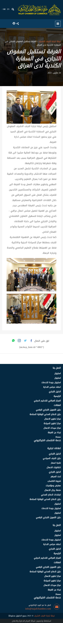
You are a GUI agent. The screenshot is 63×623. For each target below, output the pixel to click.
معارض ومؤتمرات (53, 486)
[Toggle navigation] (58, 23)
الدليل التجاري (55, 392)
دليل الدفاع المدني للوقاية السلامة (45, 414)
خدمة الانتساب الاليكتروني (47, 440)
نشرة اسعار (56, 463)
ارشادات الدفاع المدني (51, 495)
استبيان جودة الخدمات (51, 382)
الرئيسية (57, 396)
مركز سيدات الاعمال (52, 428)
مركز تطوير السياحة (52, 423)
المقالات (57, 405)
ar (4, 9)
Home (58, 437)
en (8, 9)
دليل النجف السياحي (52, 458)
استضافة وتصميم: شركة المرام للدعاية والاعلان (31, 621)
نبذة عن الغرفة (54, 433)
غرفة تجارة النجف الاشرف (49, 41)
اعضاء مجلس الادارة (52, 387)
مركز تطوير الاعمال (52, 419)
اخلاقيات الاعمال (54, 467)
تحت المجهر (56, 477)
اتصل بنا (57, 368)
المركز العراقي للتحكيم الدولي (47, 401)
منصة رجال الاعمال (52, 490)
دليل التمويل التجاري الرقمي (48, 410)
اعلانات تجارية (54, 448)
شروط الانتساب (54, 481)
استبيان (57, 373)
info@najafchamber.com (38, 609)
